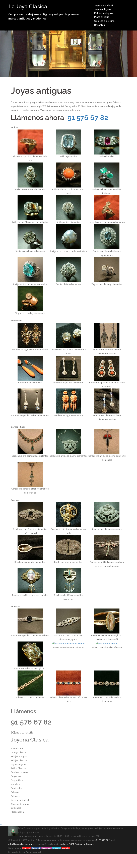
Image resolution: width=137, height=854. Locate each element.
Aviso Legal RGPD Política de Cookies (75, 844)
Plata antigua (101, 17)
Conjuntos (16, 776)
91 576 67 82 (87, 118)
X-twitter (56, 848)
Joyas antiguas (102, 9)
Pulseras (15, 792)
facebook (36, 848)
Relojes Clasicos (19, 760)
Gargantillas (17, 780)
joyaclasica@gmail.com (45, 844)
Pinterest (26, 848)
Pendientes (16, 788)
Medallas (15, 784)
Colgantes (16, 807)
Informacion (17, 748)
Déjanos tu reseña (22, 732)
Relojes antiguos (103, 13)
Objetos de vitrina (104, 21)
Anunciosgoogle (34, 852)
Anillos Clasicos (18, 768)
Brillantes (99, 25)
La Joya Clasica (27, 6)
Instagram (46, 848)
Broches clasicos (19, 772)
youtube (66, 848)
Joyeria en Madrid (104, 5)
